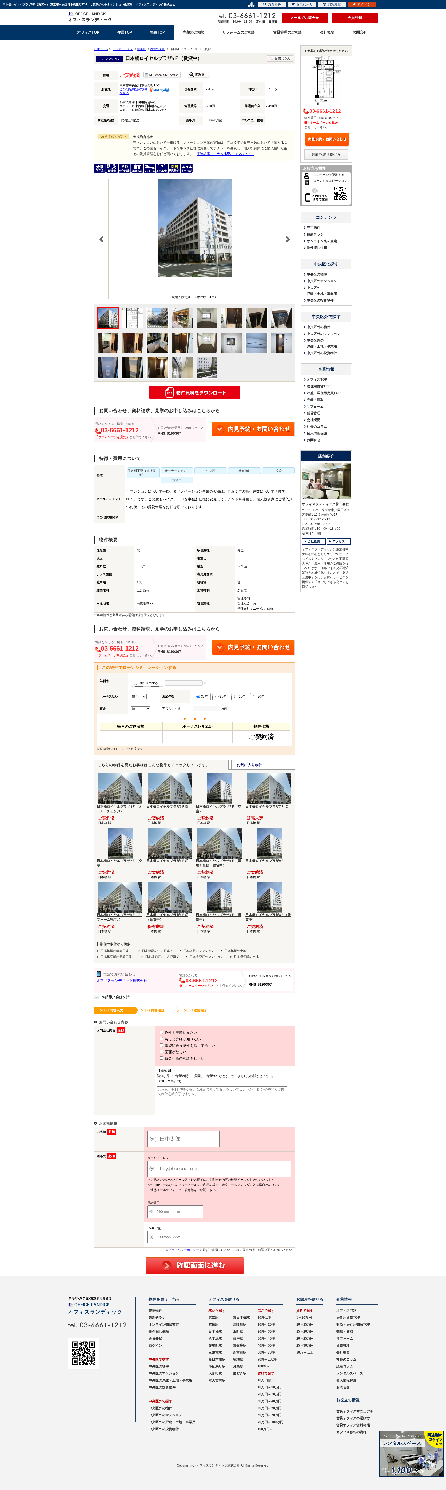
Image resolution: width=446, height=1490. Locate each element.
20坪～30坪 (266, 1331)
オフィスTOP (317, 380)
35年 (204, 696)
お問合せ (313, 440)
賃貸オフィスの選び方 (353, 1418)
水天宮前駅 (217, 1380)
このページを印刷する (328, 174)
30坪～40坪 (266, 1338)
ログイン (155, 1345)
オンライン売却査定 (322, 241)
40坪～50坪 (266, 1345)
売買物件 (274, 4)
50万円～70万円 (270, 1415)
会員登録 (355, 17)
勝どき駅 (239, 1373)
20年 (261, 696)
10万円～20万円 (270, 1387)
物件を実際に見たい (180, 1033)
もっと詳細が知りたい (182, 1039)
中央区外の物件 (318, 327)
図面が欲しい (175, 1052)
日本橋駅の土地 (235, 951)
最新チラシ (315, 234)
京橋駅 (214, 1324)
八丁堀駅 (215, 1338)
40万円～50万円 (270, 1408)
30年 (223, 696)
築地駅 (238, 1359)
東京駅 (214, 1317)
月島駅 (238, 1366)
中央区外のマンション (323, 334)
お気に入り (304, 4)
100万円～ (265, 1429)
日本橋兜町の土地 (246, 957)
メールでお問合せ (304, 17)
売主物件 (313, 228)
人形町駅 (215, 1373)
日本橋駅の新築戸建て (116, 951)
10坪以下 (264, 1317)
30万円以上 (304, 1352)
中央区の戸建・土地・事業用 (322, 291)
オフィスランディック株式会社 (122, 980)
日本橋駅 (215, 1331)
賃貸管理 (313, 413)
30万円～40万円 (270, 1401)
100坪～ (264, 1366)
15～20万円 (305, 1331)
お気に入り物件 (249, 765)
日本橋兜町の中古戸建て (162, 957)
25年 (242, 696)
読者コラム (344, 1366)
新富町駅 (239, 1352)
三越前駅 (215, 1352)
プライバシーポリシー (183, 1250)
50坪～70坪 (266, 1352)
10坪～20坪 (266, 1324)
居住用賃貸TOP (319, 386)
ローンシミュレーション (330, 180)
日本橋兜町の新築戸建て (118, 957)
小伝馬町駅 (217, 1366)
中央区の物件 (317, 274)
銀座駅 (238, 1338)
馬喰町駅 (239, 1324)
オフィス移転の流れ (351, 1432)
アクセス (338, 541)
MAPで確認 (161, 90)
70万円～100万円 (270, 1422)
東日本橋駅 (241, 1317)
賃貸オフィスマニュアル (354, 1411)
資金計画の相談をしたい (184, 1058)
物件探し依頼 (317, 248)
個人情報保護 (317, 433)
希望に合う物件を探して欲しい (189, 1045)
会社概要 (313, 420)
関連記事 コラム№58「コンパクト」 (225, 154)
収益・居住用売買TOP (324, 393)
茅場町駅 (215, 1345)
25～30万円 (305, 1345)
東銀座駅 (239, 1345)
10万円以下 (266, 1380)
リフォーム (315, 406)
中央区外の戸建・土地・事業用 (322, 343)
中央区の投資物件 (320, 300)
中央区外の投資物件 (322, 353)
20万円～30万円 (270, 1394)
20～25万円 (305, 1338)
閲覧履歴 (334, 4)
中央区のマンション (322, 281)
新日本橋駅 (217, 1359)
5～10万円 (304, 1317)
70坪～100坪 (267, 1359)
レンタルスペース (349, 1373)
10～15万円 (305, 1324)
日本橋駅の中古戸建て (157, 951)
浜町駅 (238, 1331)
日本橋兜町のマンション (206, 957)
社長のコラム (317, 426)
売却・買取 (315, 400)
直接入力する (150, 683)
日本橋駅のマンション (198, 951)
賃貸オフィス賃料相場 (353, 1425)
